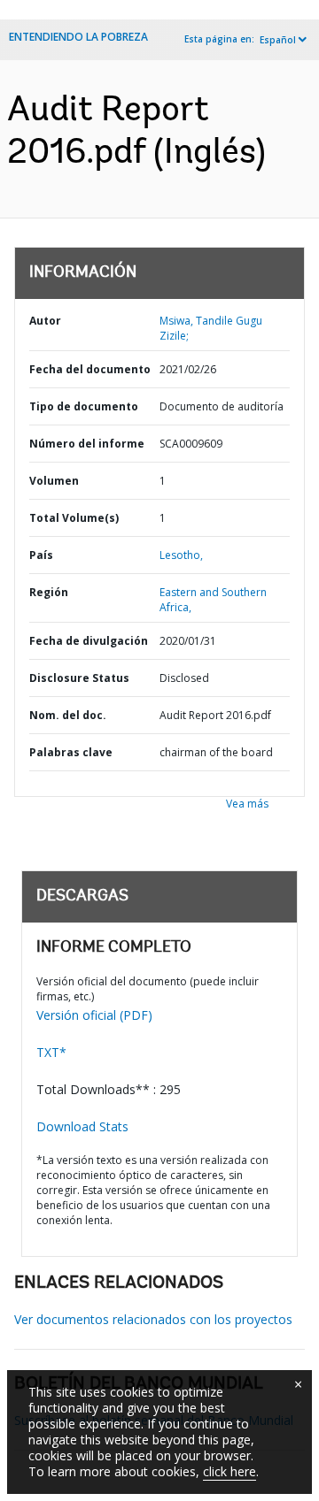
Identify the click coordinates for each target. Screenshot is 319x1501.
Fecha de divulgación (88, 640)
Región (48, 592)
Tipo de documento (83, 406)
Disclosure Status (79, 677)
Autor (45, 320)
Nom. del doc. (67, 715)
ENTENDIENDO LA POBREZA (78, 36)
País (41, 555)
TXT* (51, 1052)
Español (278, 40)
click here (229, 1471)
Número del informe (86, 443)
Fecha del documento (90, 369)
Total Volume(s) (74, 517)
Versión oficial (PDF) (94, 1015)
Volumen (54, 480)
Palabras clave (71, 752)
